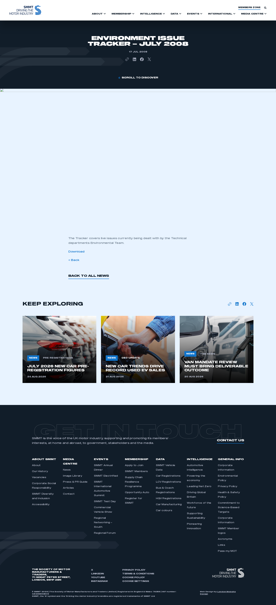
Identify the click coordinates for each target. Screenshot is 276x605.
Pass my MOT (227, 551)
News (67, 470)
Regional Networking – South (103, 522)
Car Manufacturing (169, 504)
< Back (73, 260)
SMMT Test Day (105, 501)
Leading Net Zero (199, 486)
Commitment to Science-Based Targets (229, 507)
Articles (68, 488)
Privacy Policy (227, 486)
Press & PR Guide (75, 482)
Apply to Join (134, 465)
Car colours (164, 510)
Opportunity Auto (137, 492)
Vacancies (39, 477)
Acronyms (225, 539)
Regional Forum (105, 533)
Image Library (72, 476)
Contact (68, 494)
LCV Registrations (168, 482)
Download (76, 251)
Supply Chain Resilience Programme (134, 482)
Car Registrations (168, 476)
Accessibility (41, 504)
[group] (59, 349)
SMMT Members (136, 471)
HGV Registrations (168, 498)
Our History (40, 471)
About (36, 465)
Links (221, 545)
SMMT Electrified (106, 476)
